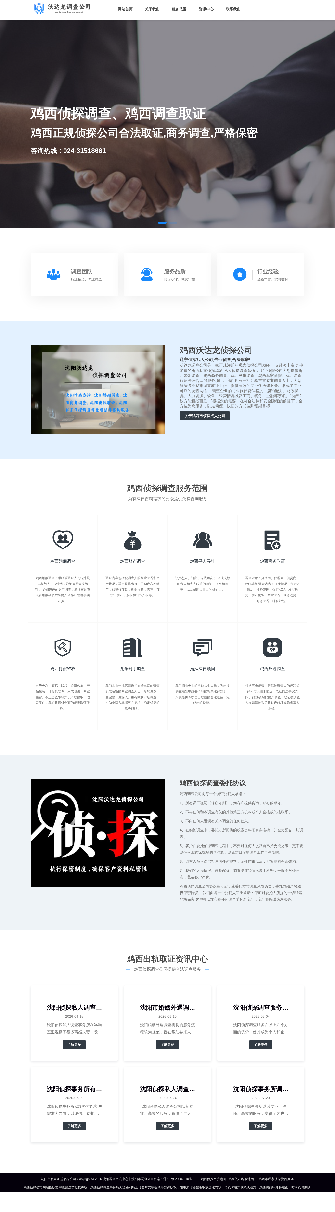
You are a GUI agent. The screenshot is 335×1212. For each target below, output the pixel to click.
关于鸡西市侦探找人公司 (205, 416)
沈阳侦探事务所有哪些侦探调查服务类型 (74, 1089)
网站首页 (125, 9)
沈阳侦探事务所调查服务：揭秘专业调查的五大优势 (260, 1089)
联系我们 (233, 9)
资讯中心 (206, 9)
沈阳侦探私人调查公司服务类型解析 (167, 1089)
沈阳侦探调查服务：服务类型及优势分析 (260, 1007)
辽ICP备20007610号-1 (179, 1179)
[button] (162, 223)
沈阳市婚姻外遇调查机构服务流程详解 (167, 1007)
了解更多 (74, 1044)
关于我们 (152, 9)
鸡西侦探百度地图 (213, 1179)
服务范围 (179, 9)
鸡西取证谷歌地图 (241, 1179)
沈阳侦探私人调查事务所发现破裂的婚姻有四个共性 (74, 1007)
